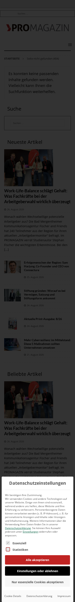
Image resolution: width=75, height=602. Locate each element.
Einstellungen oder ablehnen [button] (37, 571)
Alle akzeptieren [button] (37, 560)
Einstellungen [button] (30, 531)
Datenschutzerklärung (18, 528)
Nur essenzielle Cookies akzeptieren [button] (38, 582)
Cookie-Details (12, 596)
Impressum (64, 596)
